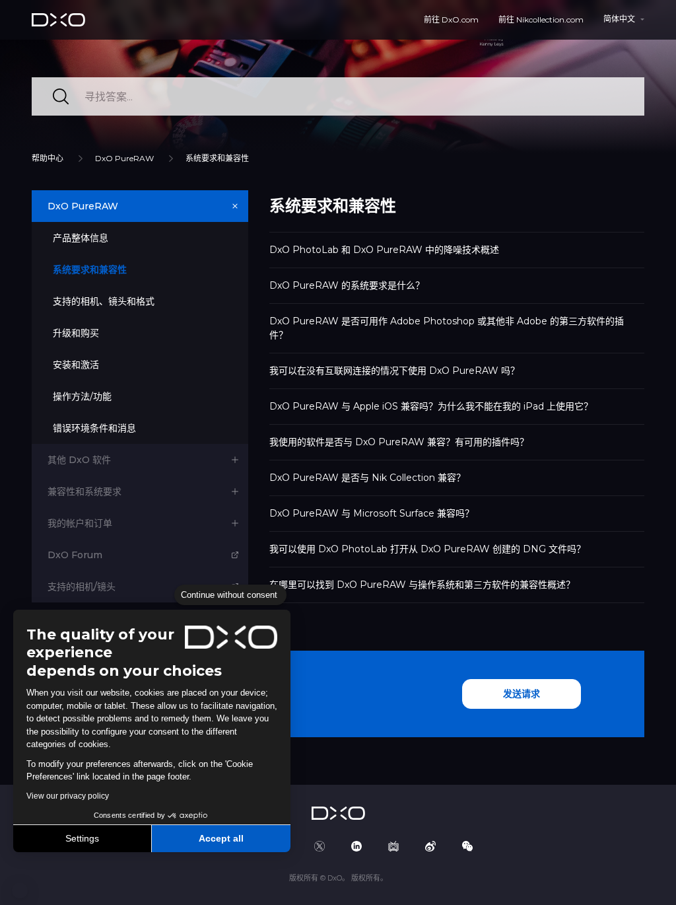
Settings (82, 838)
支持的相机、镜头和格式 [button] (103, 301)
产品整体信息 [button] (80, 238)
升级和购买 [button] (76, 333)
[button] (20, 890)
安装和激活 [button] (76, 365)
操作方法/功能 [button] (82, 396)
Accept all (221, 838)
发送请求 (521, 694)
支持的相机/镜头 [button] (82, 587)
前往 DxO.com (451, 19)
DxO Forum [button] (75, 555)
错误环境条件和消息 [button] (94, 428)
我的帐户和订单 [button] (80, 523)
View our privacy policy (67, 796)
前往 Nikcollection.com (541, 19)
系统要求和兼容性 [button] (90, 269)
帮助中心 (47, 158)
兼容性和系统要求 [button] (84, 491)
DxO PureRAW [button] (83, 206)
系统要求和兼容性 (217, 158)
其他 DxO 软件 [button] (79, 460)
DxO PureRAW (124, 158)
